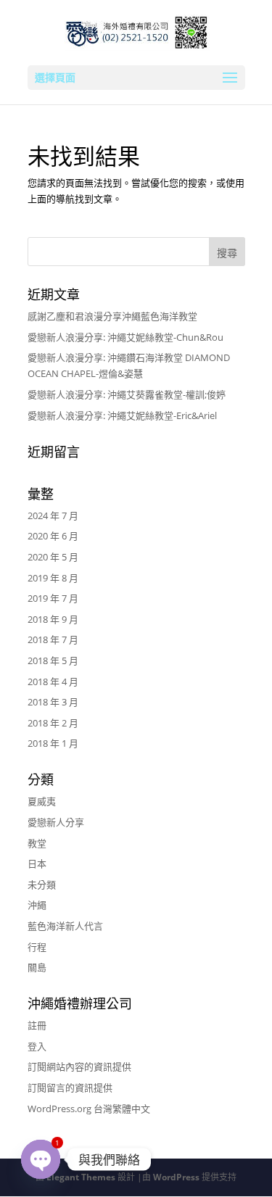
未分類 (42, 884)
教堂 (37, 843)
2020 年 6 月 (53, 535)
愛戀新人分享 (56, 822)
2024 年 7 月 (53, 515)
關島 (37, 967)
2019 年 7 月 (53, 598)
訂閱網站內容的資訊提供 (79, 1066)
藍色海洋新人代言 (65, 925)
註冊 (37, 1025)
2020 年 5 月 (53, 556)
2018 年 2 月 (53, 722)
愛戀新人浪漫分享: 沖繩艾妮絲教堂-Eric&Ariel (122, 415)
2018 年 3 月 (53, 701)
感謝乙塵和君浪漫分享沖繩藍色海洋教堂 (112, 316)
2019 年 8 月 (53, 577)
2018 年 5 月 (53, 660)
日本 (37, 863)
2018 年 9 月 (53, 619)
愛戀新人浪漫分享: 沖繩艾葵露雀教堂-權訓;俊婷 (127, 394)
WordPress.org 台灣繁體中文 (89, 1108)
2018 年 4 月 (53, 681)
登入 (37, 1046)
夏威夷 (42, 801)
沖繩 (37, 904)
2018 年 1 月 (53, 743)
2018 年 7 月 (53, 639)
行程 (37, 946)
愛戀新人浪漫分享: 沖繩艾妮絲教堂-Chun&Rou (125, 337)
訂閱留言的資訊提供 (70, 1087)
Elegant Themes (80, 1177)
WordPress (176, 1177)
